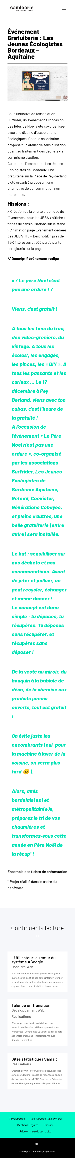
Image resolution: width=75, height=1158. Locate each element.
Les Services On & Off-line (46, 1118)
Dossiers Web (22, 966)
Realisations (21, 1016)
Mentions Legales (27, 1125)
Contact (48, 1125)
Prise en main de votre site (35, 1131)
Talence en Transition (30, 1005)
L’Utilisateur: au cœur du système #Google (33, 959)
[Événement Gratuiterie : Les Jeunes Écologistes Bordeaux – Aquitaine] (38, 98)
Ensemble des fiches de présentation (37, 871)
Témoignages (17, 1118)
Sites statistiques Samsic (34, 1058)
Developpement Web (27, 1010)
